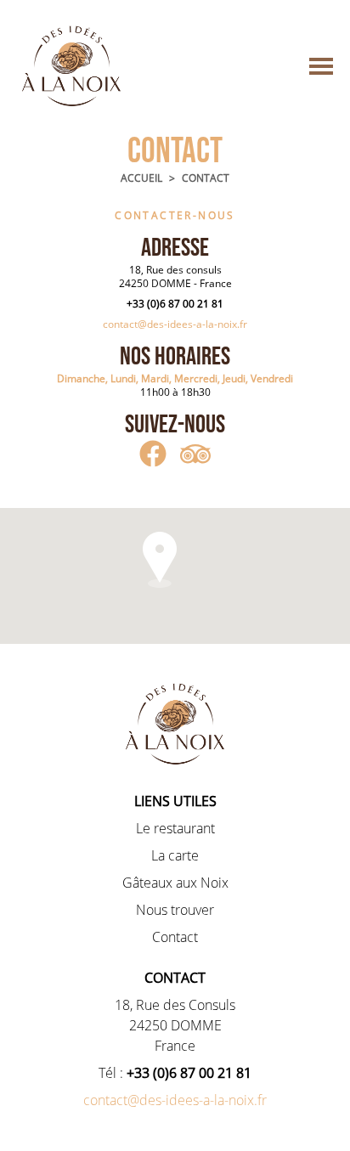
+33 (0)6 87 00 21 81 (175, 303)
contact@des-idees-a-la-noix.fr (175, 324)
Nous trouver (175, 909)
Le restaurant (175, 828)
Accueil (141, 178)
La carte (175, 855)
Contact (205, 178)
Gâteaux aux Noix (175, 882)
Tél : (175, 1073)
